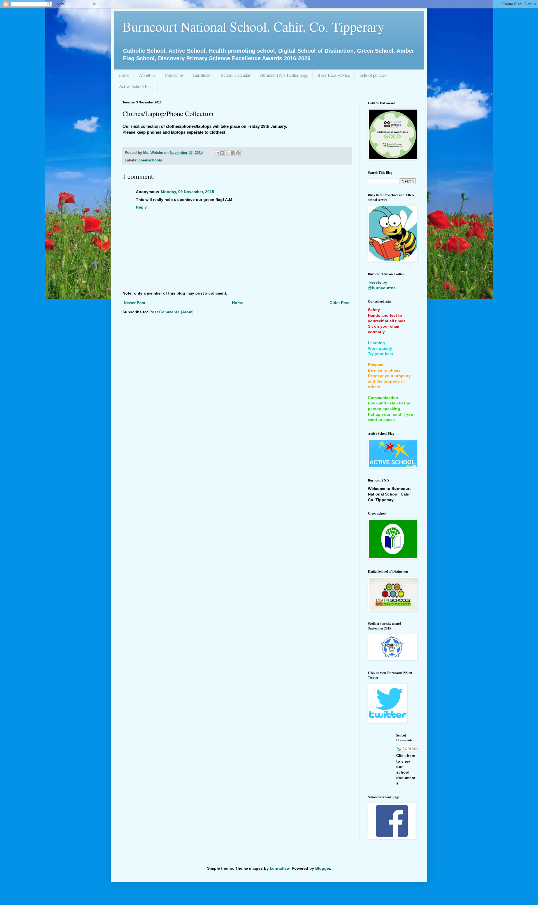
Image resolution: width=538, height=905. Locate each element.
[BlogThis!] (222, 153)
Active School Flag (136, 86)
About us (147, 75)
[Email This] (216, 153)
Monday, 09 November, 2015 (187, 191)
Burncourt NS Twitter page (284, 75)
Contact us (174, 75)
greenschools (150, 160)
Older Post (340, 302)
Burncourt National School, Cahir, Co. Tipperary (253, 26)
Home (124, 75)
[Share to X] (227, 153)
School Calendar (236, 75)
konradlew (279, 868)
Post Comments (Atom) (171, 312)
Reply (141, 207)
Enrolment (202, 75)
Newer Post (134, 302)
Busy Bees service (333, 75)
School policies (373, 75)
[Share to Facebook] (232, 153)
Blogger (322, 868)
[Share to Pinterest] (238, 153)
